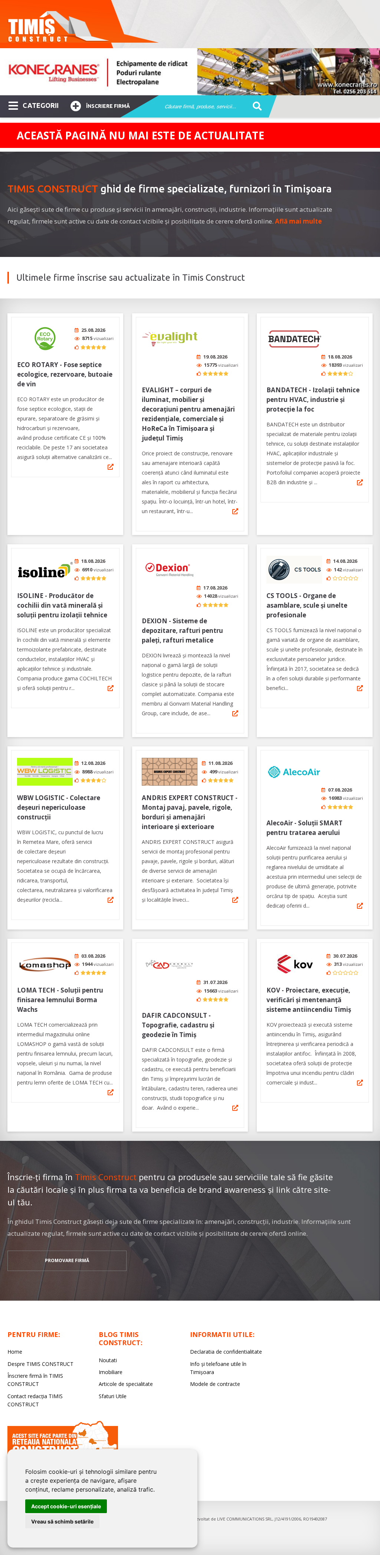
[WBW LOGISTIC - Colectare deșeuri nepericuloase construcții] (45, 772)
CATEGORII (41, 105)
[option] (190, 71)
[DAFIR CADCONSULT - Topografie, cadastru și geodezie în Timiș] (169, 964)
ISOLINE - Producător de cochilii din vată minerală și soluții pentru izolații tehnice (62, 605)
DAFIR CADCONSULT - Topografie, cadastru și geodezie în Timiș (178, 1025)
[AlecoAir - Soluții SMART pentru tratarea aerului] (294, 772)
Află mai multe (298, 221)
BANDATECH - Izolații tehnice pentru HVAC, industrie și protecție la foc (313, 399)
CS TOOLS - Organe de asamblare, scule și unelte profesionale (306, 605)
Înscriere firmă (108, 106)
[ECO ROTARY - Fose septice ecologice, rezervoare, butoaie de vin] (45, 339)
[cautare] (254, 106)
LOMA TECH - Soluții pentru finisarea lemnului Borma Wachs (60, 1000)
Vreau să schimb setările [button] (62, 1521)
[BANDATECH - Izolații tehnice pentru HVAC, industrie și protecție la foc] (294, 339)
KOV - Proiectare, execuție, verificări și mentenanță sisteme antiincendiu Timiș (308, 1000)
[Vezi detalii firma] (111, 467)
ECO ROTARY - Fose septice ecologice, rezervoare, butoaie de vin (64, 374)
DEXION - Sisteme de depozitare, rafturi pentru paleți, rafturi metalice (182, 630)
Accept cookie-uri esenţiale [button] (66, 1506)
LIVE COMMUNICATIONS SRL (244, 1519)
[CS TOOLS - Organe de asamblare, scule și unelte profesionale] (294, 570)
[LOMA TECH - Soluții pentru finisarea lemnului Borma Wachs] (45, 964)
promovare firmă (67, 1260)
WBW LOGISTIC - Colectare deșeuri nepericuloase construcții (58, 807)
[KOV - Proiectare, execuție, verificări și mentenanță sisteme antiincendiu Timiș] (294, 964)
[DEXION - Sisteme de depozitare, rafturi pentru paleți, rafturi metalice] (169, 570)
